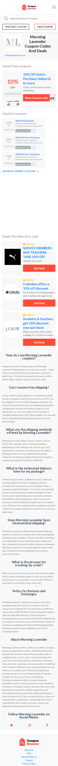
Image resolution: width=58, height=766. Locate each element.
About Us (29, 750)
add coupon (45, 27)
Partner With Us (29, 757)
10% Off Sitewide (24, 120)
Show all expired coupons (21, 171)
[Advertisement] (29, 203)
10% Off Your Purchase (27, 137)
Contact (29, 760)
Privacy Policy (29, 764)
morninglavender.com (15, 55)
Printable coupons (16, 27)
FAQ (29, 753)
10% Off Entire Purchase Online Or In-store (37, 79)
